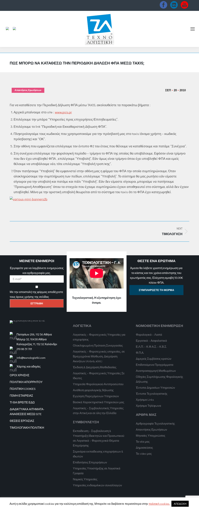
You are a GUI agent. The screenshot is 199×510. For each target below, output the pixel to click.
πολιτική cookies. (159, 504)
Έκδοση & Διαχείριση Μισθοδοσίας (94, 367)
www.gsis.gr (63, 112)
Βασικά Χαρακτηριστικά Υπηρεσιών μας (98, 402)
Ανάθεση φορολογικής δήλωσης (93, 390)
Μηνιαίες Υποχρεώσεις (150, 435)
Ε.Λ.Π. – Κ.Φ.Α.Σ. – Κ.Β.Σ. (151, 346)
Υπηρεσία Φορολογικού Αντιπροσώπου (98, 384)
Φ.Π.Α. (140, 352)
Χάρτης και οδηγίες (29, 366)
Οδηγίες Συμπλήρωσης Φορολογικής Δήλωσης (159, 379)
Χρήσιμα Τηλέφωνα (148, 405)
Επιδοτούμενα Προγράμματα (154, 365)
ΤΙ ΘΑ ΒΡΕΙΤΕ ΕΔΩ (22, 402)
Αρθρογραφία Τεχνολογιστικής (155, 423)
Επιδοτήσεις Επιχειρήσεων (90, 462)
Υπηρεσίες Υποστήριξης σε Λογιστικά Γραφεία (96, 470)
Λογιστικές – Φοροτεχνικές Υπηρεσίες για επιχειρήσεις (99, 337)
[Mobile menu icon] (192, 28)
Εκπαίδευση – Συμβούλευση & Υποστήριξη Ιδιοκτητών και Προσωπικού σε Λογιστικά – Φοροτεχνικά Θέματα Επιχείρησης (98, 438)
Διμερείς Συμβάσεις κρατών (153, 359)
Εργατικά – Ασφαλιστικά (151, 340)
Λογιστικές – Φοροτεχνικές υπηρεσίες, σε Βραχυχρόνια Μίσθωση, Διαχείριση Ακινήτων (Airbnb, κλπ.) (99, 356)
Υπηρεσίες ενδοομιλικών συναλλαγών (97, 485)
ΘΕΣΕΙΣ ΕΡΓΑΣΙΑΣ (22, 421)
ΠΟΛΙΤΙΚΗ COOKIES (23, 389)
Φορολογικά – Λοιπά (149, 334)
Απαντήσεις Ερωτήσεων (28, 90)
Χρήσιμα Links (145, 399)
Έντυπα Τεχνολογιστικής (151, 393)
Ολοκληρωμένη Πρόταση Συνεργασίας (98, 345)
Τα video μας (144, 453)
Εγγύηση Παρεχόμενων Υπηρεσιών (96, 396)
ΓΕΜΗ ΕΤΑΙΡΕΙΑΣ (21, 395)
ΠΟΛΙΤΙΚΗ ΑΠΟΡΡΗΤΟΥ (26, 382)
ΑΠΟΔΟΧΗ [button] (180, 503)
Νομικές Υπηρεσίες (85, 479)
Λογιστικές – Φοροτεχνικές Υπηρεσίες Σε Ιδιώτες (99, 375)
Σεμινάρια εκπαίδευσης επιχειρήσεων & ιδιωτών (98, 453)
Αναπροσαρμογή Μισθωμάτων (156, 371)
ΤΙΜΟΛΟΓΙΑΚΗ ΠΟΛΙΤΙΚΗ (27, 427)
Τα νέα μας (143, 441)
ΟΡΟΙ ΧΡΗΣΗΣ (19, 375)
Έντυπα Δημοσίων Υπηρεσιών (155, 387)
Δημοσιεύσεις (144, 447)
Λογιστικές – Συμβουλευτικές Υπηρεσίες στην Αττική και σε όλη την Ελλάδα (98, 410)
